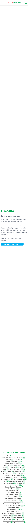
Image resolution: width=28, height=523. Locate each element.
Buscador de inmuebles (11, 244)
